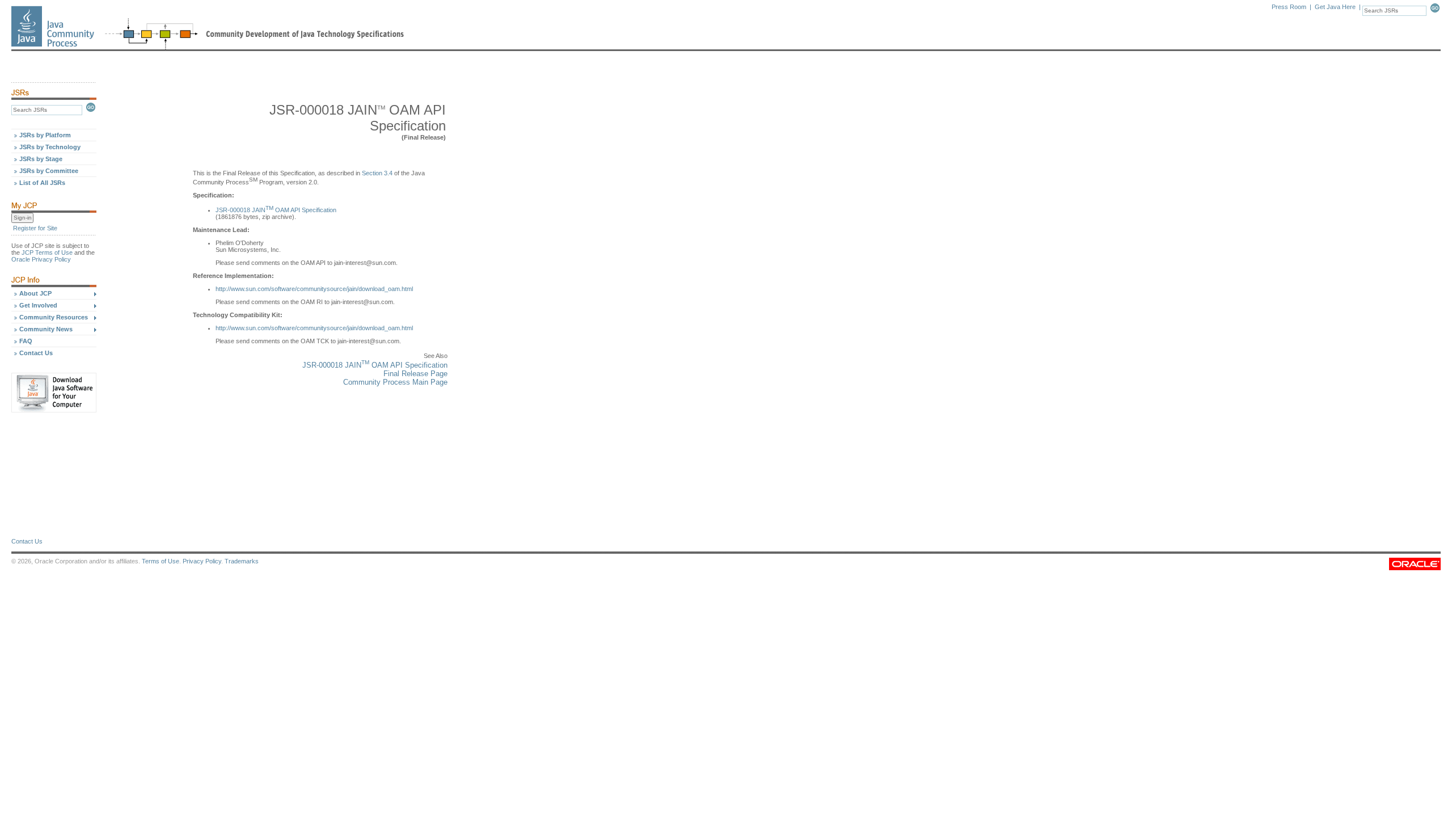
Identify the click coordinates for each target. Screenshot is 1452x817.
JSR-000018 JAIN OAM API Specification (276, 210)
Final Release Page (415, 373)
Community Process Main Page (395, 382)
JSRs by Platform (45, 135)
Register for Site (35, 228)
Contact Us (36, 352)
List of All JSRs (42, 182)
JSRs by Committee (48, 170)
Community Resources (53, 317)
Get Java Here (1335, 6)
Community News (46, 329)
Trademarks (242, 561)
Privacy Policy (202, 561)
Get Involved (38, 305)
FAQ (25, 341)
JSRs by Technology (50, 147)
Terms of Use (160, 561)
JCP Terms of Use (47, 252)
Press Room (1289, 6)
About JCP (35, 293)
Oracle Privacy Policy (41, 259)
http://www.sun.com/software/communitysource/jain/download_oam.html (314, 288)
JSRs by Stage (40, 158)
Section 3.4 (377, 173)
